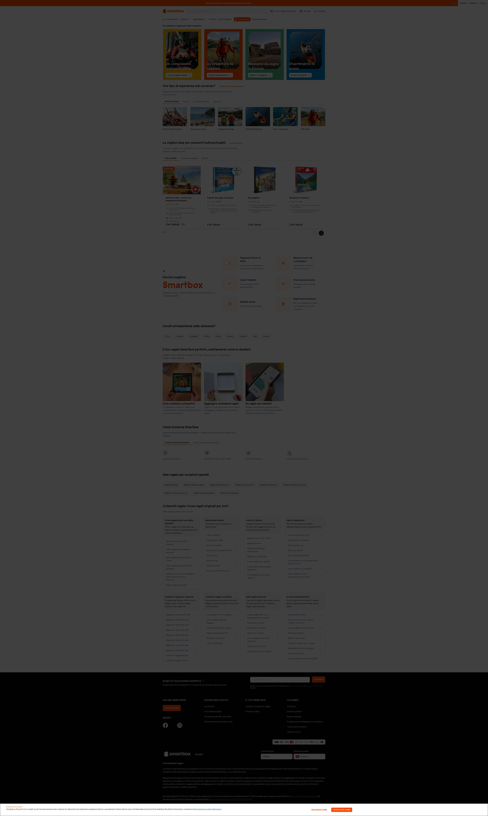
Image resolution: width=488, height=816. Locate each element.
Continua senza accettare (14, 806)
